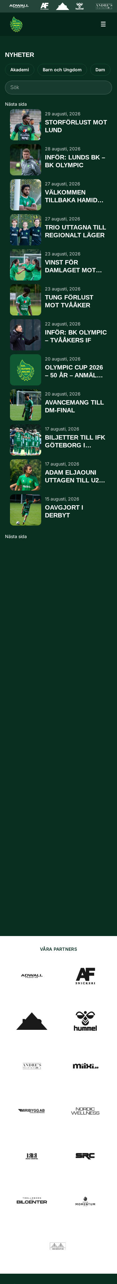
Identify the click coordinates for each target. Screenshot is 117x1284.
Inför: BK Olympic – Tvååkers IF (76, 336)
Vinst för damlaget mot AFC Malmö (70, 266)
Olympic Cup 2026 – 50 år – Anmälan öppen (75, 372)
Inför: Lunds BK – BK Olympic (75, 161)
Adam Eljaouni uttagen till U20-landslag (75, 477)
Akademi (19, 69)
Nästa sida (16, 104)
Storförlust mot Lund (76, 126)
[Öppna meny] (103, 24)
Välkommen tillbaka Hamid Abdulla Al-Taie (72, 196)
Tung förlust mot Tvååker (69, 301)
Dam (100, 69)
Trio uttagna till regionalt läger (75, 231)
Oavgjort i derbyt (64, 511)
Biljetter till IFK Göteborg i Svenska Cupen (75, 442)
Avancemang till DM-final (74, 406)
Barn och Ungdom (62, 69)
